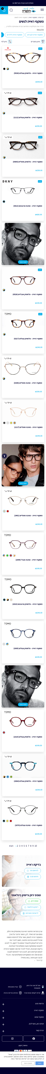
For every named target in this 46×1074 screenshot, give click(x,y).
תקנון (20, 1045)
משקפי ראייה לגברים (35, 34)
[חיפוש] (11, 10)
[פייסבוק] (33, 1039)
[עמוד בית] (29, 10)
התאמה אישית (28, 1063)
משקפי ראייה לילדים (14, 34)
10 (36, 845)
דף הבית (41, 17)
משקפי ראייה (33, 17)
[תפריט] (42, 10)
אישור (39, 1063)
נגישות (25, 1045)
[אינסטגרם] (12, 1039)
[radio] (8, 69)
